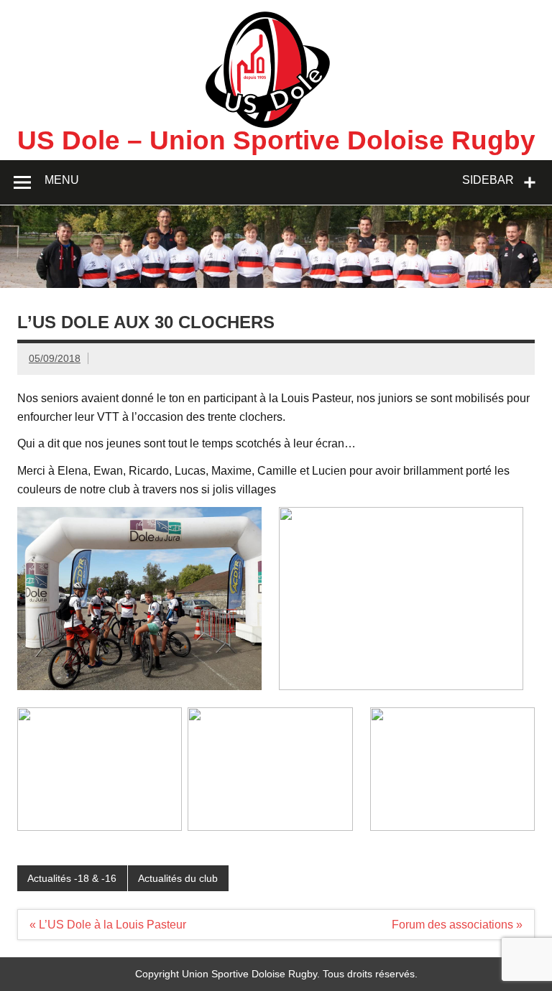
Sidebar (488, 180)
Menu (62, 180)
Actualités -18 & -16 (71, 878)
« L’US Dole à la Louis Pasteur (107, 924)
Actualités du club (178, 878)
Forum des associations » (457, 924)
